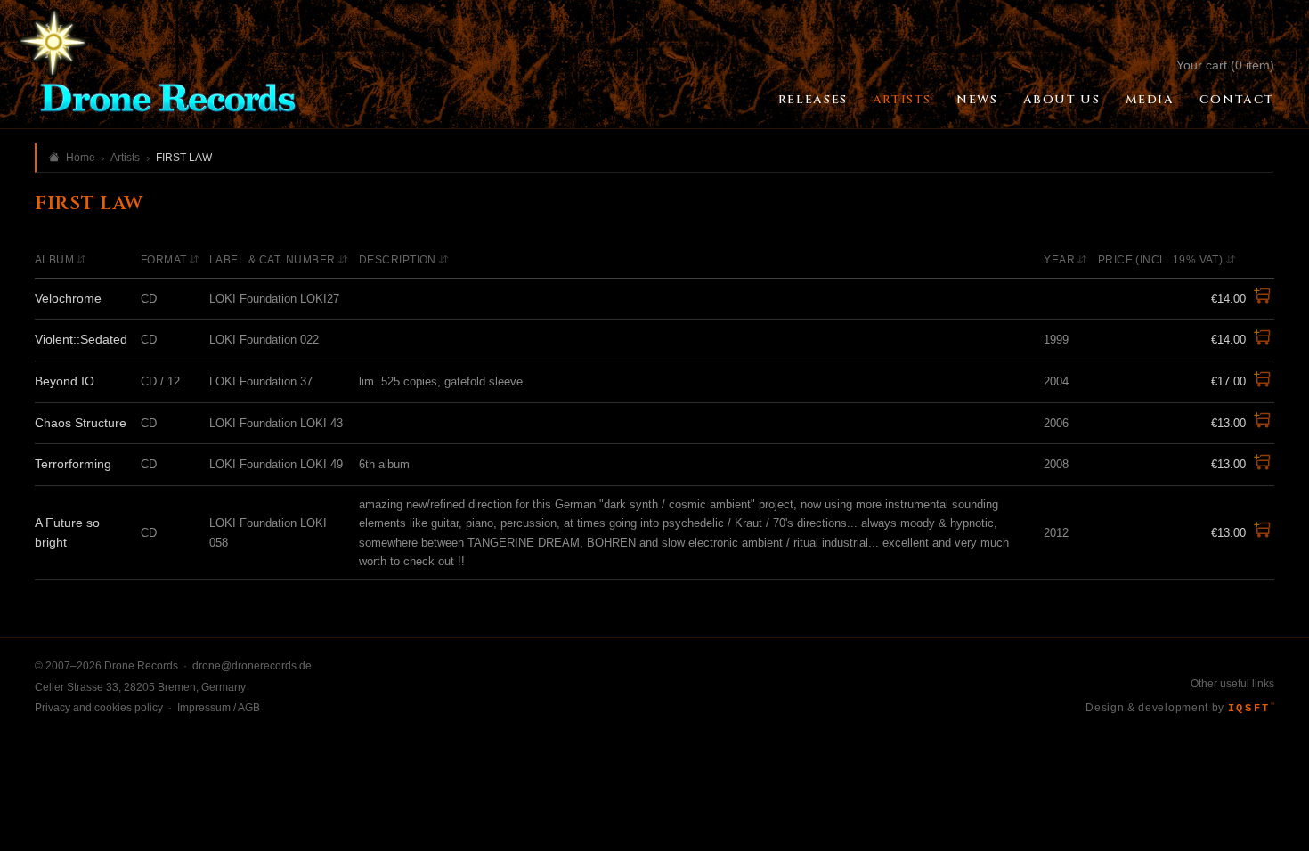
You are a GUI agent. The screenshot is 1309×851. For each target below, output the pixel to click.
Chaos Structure (80, 423)
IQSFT (1251, 708)
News (976, 100)
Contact (1236, 100)
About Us (1062, 100)
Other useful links (1232, 683)
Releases (813, 100)
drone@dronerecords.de (252, 666)
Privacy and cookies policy (99, 707)
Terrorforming (73, 464)
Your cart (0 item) (1225, 65)
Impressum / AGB (218, 707)
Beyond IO (64, 381)
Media (1150, 100)
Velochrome (68, 298)
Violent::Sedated (81, 339)
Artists (902, 100)
